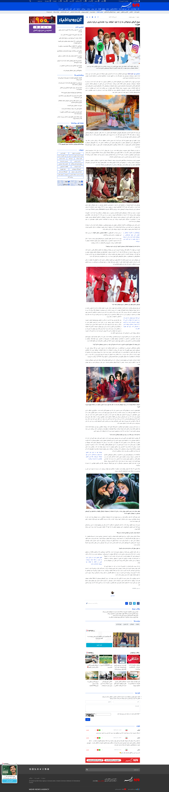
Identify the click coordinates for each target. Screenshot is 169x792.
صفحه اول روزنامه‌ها (77, 123)
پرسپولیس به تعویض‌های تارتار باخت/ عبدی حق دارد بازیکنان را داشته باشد (70, 83)
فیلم (71, 9)
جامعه (103, 9)
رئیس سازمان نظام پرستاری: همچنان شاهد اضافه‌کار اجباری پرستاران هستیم (70, 101)
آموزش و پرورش (85, 12)
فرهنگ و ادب (133, 9)
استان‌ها (78, 9)
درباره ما (43, 778)
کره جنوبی (125, 624)
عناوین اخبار (136, 12)
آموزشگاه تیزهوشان (76, 169)
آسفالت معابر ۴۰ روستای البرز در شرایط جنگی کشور (70, 38)
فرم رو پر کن (10, 781)
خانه (138, 9)
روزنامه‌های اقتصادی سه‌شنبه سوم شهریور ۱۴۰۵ (70, 144)
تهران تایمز (60, 174)
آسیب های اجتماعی (65, 12)
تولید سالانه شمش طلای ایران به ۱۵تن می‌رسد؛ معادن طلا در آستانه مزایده (69, 117)
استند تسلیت (62, 158)
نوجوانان (132, 624)
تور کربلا (70, 158)
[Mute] (117, 646)
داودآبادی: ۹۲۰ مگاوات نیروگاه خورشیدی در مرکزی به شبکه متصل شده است (70, 47)
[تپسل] (87, 631)
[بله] (45, 769)
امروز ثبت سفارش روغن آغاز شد (74, 105)
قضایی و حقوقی (124, 12)
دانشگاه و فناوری (114, 9)
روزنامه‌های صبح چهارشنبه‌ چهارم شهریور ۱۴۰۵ (71, 93)
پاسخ (88, 730)
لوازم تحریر (62, 153)
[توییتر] (40, 769)
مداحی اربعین (77, 161)
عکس (74, 9)
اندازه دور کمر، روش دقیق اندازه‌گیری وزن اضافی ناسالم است (71, 88)
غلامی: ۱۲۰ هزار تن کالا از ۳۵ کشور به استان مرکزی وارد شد (70, 31)
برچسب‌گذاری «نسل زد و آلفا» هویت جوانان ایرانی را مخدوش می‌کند (122, 614)
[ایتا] (30, 769)
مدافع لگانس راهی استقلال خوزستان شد (72, 70)
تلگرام (102, 1)
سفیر (70, 156)
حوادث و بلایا (56, 12)
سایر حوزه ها (49, 12)
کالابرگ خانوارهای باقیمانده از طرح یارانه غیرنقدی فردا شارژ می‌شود (70, 79)
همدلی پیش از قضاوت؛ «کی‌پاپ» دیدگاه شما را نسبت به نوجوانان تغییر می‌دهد (120, 612)
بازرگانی (30, 778)
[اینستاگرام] (43, 769)
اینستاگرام (78, 1)
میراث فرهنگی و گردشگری (109, 12)
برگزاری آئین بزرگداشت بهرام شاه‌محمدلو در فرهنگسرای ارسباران (69, 52)
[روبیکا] (38, 769)
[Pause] (115, 646)
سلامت (107, 9)
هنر (128, 9)
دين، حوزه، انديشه (123, 9)
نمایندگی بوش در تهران (76, 172)
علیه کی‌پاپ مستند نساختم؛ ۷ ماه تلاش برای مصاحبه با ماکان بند (123, 617)
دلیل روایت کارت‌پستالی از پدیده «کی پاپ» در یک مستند (125, 615)
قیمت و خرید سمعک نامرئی (76, 174)
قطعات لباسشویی (64, 166)
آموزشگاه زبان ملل (63, 172)
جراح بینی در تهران (76, 153)
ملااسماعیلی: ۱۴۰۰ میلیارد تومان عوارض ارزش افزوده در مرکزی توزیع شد (70, 42)
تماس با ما (37, 778)
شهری (118, 12)
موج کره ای (118, 624)
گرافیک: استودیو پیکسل (119, 789)
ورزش (92, 9)
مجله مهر (66, 9)
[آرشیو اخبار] (33, 769)
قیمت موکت (79, 158)
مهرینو (66, 174)
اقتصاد (99, 9)
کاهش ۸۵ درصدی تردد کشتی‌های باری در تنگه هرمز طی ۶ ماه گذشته (70, 96)
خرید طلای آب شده (62, 156)
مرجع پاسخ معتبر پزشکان (76, 164)
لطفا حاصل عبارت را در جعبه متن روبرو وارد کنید (128, 714)
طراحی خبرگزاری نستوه (132, 789)
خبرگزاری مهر (137, 74)
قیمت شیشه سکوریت (78, 156)
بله (84, 1)
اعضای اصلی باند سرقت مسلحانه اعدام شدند (72, 109)
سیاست (88, 9)
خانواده (137, 624)
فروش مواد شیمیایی (63, 164)
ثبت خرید (99, 645)
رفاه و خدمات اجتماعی (75, 12)
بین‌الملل (83, 9)
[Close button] (16, 764)
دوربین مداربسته (64, 161)
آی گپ (89, 1)
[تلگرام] (48, 769)
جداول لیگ (47, 1)
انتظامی (131, 12)
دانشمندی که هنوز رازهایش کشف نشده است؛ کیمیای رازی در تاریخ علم (69, 61)
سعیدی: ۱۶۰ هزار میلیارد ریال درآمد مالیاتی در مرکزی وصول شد (70, 56)
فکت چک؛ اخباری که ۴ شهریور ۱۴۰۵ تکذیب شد (71, 35)
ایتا (59, 1)
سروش (96, 1)
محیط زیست (92, 12)
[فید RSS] (35, 769)
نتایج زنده (55, 1)
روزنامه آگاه (70, 177)
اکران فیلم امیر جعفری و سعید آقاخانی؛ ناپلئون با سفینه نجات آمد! (71, 113)
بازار (96, 9)
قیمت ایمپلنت (77, 166)
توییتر (71, 1)
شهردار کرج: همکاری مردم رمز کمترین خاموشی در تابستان (71, 66)
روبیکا (65, 1)
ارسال (88, 719)
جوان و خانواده (100, 12)
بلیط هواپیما (63, 169)
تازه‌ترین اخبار (79, 27)
